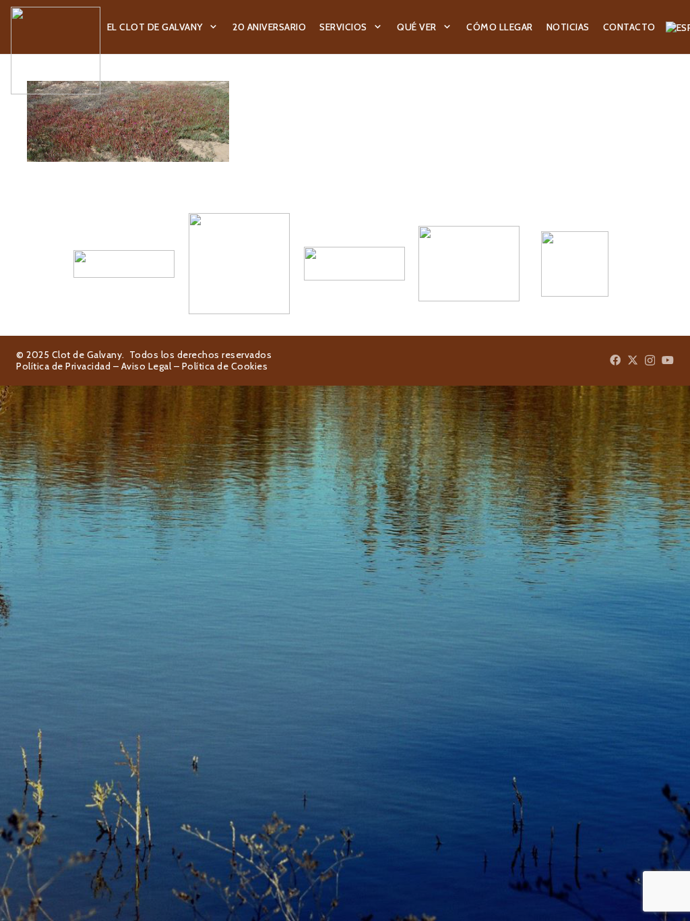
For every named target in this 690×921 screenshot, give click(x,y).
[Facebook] (615, 360)
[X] (632, 360)
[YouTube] (668, 360)
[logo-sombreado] (55, 50)
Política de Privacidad (63, 366)
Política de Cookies (225, 366)
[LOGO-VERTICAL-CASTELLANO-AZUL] (230, 263)
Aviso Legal (146, 366)
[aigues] (345, 263)
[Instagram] (650, 361)
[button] (214, 27)
